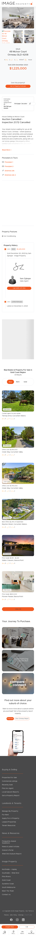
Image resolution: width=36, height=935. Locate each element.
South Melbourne (8, 887)
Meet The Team (8, 891)
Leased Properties (9, 822)
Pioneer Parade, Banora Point (12, 595)
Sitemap (20, 915)
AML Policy (13, 915)
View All (18, 609)
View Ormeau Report (22, 718)
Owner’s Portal (7, 850)
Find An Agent (8, 788)
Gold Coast (6, 880)
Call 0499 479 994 (19, 288)
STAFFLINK (28, 915)
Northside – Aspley (9, 869)
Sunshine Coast (8, 884)
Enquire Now (10, 927)
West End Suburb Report (12, 854)
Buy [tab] (10, 382)
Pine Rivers (6, 876)
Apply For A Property (10, 818)
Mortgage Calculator (21, 103)
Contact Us (6, 894)
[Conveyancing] (18, 660)
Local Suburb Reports (10, 792)
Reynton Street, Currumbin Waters (14, 523)
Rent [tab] (18, 382)
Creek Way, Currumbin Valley (12, 451)
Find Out (10, 718)
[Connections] (18, 683)
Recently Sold (7, 785)
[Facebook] (11, 920)
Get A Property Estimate (18, 86)
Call (27, 927)
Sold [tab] (25, 382)
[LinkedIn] (23, 920)
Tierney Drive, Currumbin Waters (14, 415)
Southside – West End (10, 873)
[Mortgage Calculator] (18, 637)
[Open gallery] (18, 17)
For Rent (5, 815)
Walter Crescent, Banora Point (13, 559)
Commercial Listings (9, 781)
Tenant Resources (8, 825)
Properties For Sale (9, 777)
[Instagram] (17, 920)
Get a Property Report (11, 795)
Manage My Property (10, 811)
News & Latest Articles (10, 846)
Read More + (6, 150)
